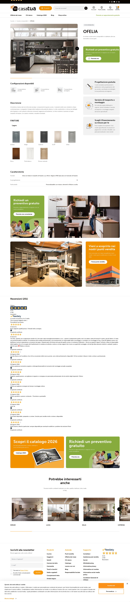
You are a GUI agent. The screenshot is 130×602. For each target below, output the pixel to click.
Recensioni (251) (19, 298)
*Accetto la (20, 570)
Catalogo (68, 563)
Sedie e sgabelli (52, 572)
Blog (52, 15)
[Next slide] (77, 48)
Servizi (85, 560)
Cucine (12, 21)
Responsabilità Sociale (72, 572)
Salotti (49, 560)
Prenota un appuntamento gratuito (108, 15)
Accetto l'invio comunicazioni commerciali (21, 574)
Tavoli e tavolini (52, 569)
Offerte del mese (15, 15)
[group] (27, 511)
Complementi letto (53, 575)
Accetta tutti (111, 585)
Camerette (50, 566)
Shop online (62, 15)
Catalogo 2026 (42, 15)
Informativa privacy (89, 566)
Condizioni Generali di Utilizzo (90, 579)
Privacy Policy (24, 570)
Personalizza (110, 591)
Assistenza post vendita (91, 557)
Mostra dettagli (9, 598)
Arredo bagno (51, 578)
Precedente (13, 322)
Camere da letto (52, 563)
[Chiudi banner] (127, 583)
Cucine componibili (22, 21)
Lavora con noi (70, 566)
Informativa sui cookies (91, 569)
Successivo (20, 322)
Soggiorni (50, 557)
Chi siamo (29, 15)
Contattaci (86, 554)
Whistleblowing (88, 563)
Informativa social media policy (91, 573)
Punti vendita (69, 554)
